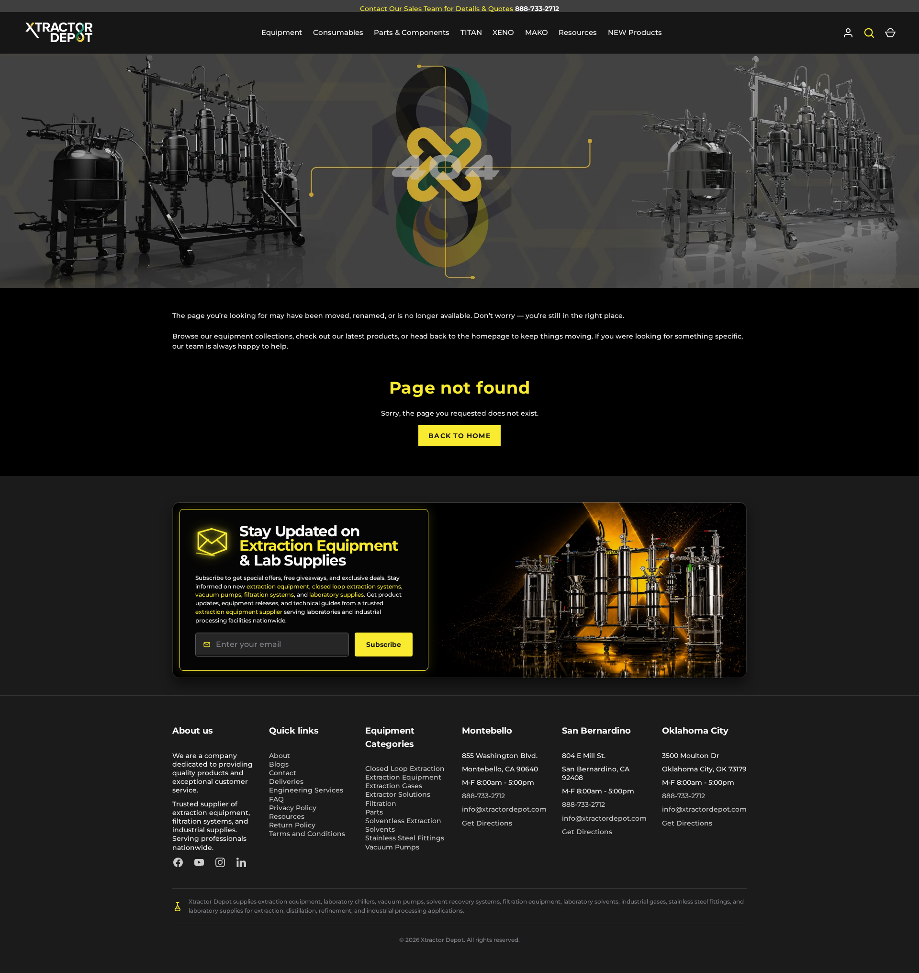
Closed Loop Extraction (405, 768)
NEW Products (635, 32)
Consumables (338, 32)
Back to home (459, 435)
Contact (282, 773)
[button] (890, 33)
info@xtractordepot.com (504, 809)
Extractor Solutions (397, 794)
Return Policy (292, 825)
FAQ (276, 799)
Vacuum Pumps (392, 847)
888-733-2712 (537, 8)
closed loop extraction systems (356, 586)
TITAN (471, 32)
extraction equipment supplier (238, 611)
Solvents (380, 829)
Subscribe (383, 644)
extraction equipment (278, 586)
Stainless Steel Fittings (404, 838)
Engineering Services (306, 790)
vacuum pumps (218, 594)
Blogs (279, 764)
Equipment (281, 32)
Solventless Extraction (403, 820)
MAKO (536, 32)
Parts (374, 812)
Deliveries (286, 781)
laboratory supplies (336, 594)
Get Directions (487, 823)
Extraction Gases (393, 785)
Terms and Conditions (307, 833)
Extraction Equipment (403, 777)
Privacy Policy (292, 807)
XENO (503, 32)
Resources (578, 32)
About (279, 755)
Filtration (380, 803)
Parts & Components (411, 32)
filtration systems (269, 594)
